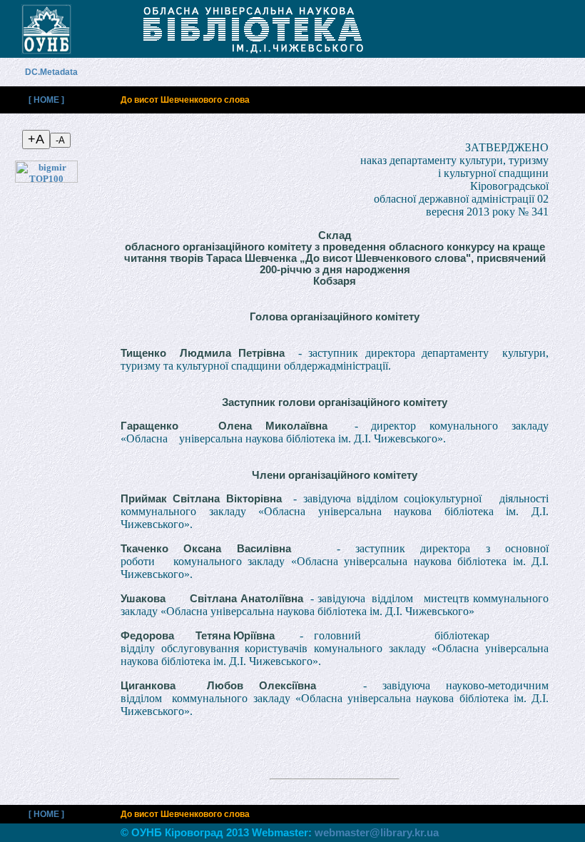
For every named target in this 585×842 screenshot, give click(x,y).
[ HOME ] (46, 100)
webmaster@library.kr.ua (377, 832)
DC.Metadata (59, 72)
